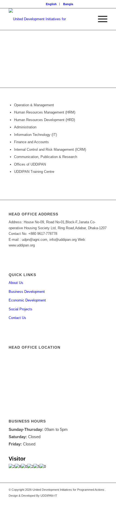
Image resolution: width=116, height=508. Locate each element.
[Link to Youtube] (87, 501)
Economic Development (27, 300)
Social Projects (20, 309)
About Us (16, 283)
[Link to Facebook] (79, 501)
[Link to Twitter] (95, 501)
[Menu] (100, 19)
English (51, 4)
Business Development (27, 292)
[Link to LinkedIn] (103, 501)
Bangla (68, 4)
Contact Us (17, 318)
